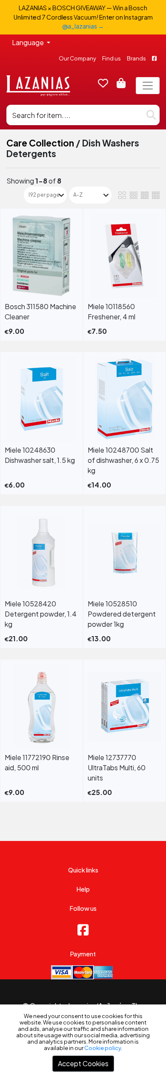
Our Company (77, 58)
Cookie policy (102, 1047)
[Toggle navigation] (148, 85)
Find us (111, 58)
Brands (136, 58)
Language (28, 42)
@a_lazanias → (83, 26)
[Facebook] (83, 929)
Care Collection (40, 143)
